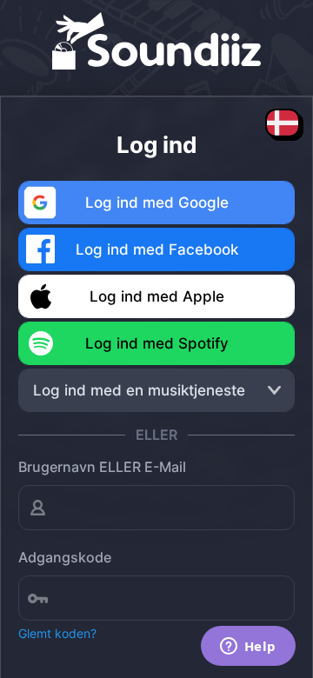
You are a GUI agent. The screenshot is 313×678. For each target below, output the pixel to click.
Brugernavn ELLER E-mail (102, 466)
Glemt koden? (57, 633)
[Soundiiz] (156, 35)
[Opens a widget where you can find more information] (248, 647)
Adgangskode (64, 557)
